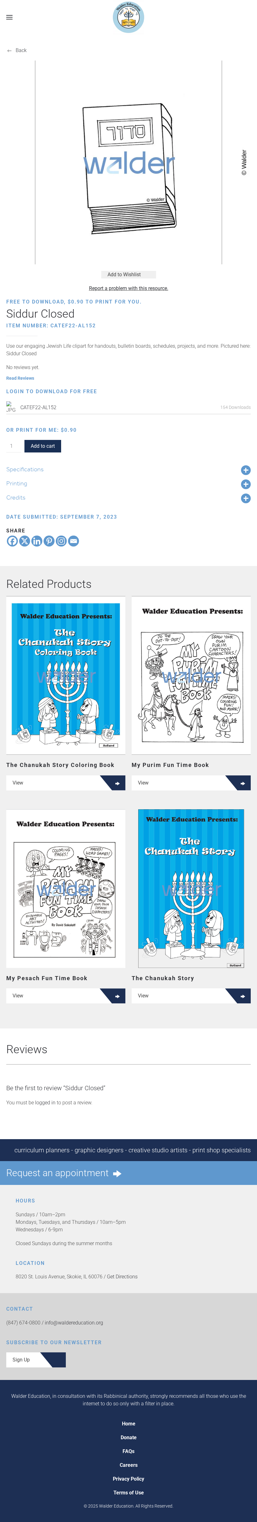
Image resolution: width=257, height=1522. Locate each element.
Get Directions (122, 1277)
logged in (45, 1103)
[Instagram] (61, 541)
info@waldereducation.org (74, 1323)
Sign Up (21, 1360)
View (18, 783)
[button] (9, 17)
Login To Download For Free (51, 391)
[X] (24, 541)
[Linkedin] (36, 541)
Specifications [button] (25, 469)
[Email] (73, 541)
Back (21, 50)
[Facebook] (12, 541)
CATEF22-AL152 (38, 407)
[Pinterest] (49, 541)
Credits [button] (15, 497)
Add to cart (43, 446)
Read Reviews (20, 378)
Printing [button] (16, 483)
